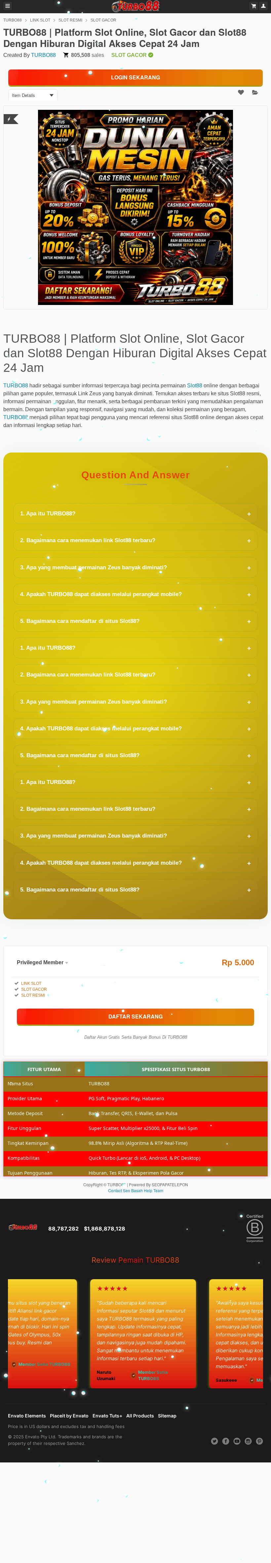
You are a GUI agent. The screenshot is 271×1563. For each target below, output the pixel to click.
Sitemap (167, 1415)
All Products (140, 1415)
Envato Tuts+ (107, 1415)
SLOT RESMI (70, 20)
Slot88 (194, 385)
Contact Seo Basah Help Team (135, 1190)
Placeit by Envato (69, 1415)
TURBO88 (12, 20)
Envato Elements (27, 1415)
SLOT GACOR (103, 20)
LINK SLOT (40, 20)
